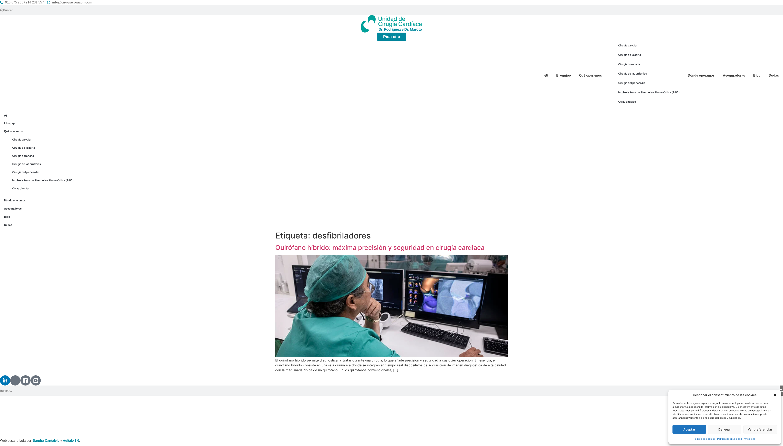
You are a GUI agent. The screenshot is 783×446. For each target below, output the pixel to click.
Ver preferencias (760, 429)
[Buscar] (781, 391)
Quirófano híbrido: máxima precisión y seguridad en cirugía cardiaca (379, 248)
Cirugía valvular (627, 45)
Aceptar (689, 429)
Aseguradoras (734, 75)
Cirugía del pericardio (631, 83)
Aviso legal (750, 438)
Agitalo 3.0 (71, 440)
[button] (775, 395)
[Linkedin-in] (5, 380)
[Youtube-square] (36, 380)
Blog (757, 75)
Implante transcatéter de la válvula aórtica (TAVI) (649, 92)
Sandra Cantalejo (46, 440)
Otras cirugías (627, 101)
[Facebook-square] (25, 380)
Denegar (724, 429)
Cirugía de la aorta (629, 54)
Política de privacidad (729, 438)
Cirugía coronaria (629, 64)
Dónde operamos (701, 75)
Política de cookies (704, 438)
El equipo (563, 75)
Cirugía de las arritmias (632, 73)
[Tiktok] (15, 380)
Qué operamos (590, 75)
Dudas (774, 75)
